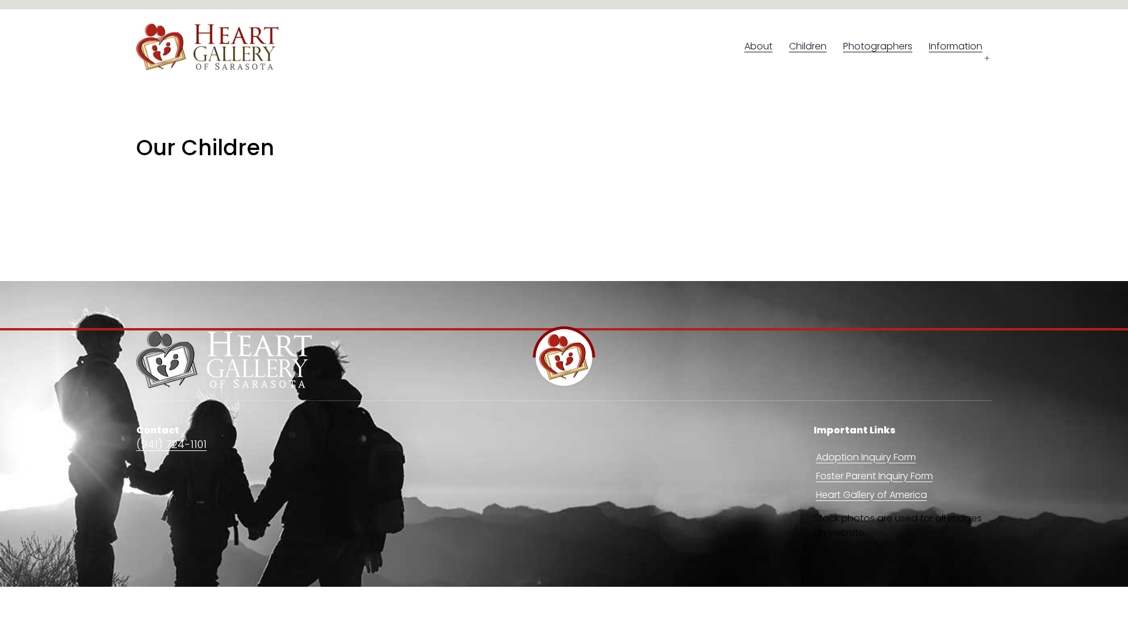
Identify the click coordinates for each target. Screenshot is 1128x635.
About (758, 46)
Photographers (877, 46)
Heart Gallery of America (871, 495)
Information (955, 46)
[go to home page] (224, 359)
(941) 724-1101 (171, 444)
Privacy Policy (961, 600)
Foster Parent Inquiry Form (874, 476)
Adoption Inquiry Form (866, 457)
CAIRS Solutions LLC (331, 600)
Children (808, 46)
